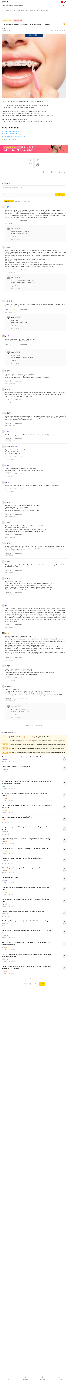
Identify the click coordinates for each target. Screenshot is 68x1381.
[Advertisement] (34, 15)
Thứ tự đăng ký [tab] (27, 201)
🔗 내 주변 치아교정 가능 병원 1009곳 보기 (14, 136)
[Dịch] (64, 24)
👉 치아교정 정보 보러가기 (9, 139)
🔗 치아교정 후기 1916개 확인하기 (11, 131)
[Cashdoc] (5, 2)
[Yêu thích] (15, 732)
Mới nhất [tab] (17, 201)
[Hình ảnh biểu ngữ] (34, 149)
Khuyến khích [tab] (9, 201)
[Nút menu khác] (2, 10)
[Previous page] (25, 979)
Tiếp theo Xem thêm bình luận (34, 725)
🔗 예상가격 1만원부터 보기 (9, 134)
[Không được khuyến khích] (10, 220)
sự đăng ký (60, 195)
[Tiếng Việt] (62, 2)
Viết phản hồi (23, 220)
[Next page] (43, 979)
